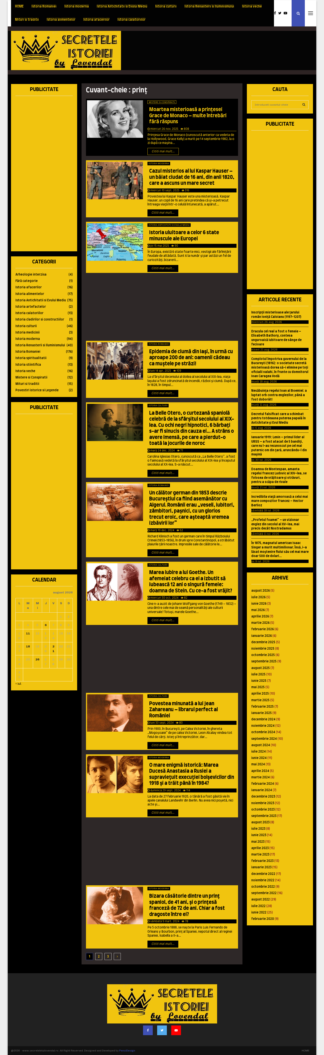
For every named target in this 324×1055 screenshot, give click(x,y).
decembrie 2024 (263, 719)
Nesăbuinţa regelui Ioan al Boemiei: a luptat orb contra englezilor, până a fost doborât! (279, 395)
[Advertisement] (233, 50)
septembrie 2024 (264, 738)
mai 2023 (257, 841)
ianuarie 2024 (261, 790)
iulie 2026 (258, 597)
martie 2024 (260, 777)
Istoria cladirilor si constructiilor (39, 319)
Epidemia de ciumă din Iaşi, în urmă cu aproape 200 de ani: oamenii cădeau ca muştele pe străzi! (191, 357)
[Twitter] (281, 13)
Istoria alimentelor (61, 19)
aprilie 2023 (260, 848)
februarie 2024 (262, 783)
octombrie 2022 (263, 886)
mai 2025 (258, 687)
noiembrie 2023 (262, 803)
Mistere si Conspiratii (162, 102)
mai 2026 (258, 610)
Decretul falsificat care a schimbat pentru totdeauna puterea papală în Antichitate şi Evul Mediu (278, 418)
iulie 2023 (258, 828)
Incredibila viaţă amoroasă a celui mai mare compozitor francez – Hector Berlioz (279, 501)
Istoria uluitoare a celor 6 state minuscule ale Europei (184, 235)
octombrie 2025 (263, 655)
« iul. (18, 684)
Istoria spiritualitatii (31, 358)
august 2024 (260, 745)
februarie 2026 (262, 629)
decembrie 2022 (263, 874)
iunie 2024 (259, 758)
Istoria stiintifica (28, 364)
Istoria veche (252, 6)
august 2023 (260, 822)
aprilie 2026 (260, 616)
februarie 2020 (262, 919)
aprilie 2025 (260, 693)
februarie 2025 (262, 706)
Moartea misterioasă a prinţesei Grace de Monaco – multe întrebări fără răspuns (188, 115)
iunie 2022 (258, 912)
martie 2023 (260, 854)
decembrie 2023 (263, 796)
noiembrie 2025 (262, 648)
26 (37, 659)
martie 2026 (260, 622)
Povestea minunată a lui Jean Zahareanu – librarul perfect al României (183, 709)
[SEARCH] (304, 104)
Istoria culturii (166, 6)
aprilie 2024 (260, 771)
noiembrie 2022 (262, 880)
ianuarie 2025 (261, 713)
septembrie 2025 (264, 661)
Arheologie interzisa (31, 274)
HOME (19, 6)
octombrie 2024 (263, 732)
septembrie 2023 (263, 816)
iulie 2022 (258, 906)
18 (28, 646)
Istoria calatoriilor (131, 19)
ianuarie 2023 (261, 867)
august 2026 (260, 590)
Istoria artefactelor (30, 306)
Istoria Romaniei (44, 6)
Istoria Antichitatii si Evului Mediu (122, 6)
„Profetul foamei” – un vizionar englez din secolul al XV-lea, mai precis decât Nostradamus (275, 524)
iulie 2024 (258, 751)
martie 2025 (260, 700)
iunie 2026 (258, 603)
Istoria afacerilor (96, 19)
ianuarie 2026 (261, 635)
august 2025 (260, 668)
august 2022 (260, 899)
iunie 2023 (258, 835)
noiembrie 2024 (263, 725)
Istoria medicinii (27, 332)
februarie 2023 (262, 861)
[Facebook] (276, 13)
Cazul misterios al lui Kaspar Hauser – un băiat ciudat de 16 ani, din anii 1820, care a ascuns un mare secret (191, 177)
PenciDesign (127, 1050)
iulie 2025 (258, 674)
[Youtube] (286, 13)
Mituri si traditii (27, 19)
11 (28, 633)
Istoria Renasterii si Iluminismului (209, 6)
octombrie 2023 (263, 809)
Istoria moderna (76, 6)
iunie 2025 (258, 680)
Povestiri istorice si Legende (37, 390)
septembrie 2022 (264, 893)
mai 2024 (258, 764)
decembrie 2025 (263, 642)
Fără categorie (26, 281)
